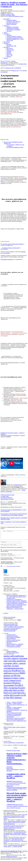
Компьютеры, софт (11, 45)
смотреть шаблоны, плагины (14, 36)
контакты (24, 851)
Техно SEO (7, 19)
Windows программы (12, 684)
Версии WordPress (11, 638)
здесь (2, 257)
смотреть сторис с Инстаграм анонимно (13, 244)
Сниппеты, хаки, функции (13, 21)
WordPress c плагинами (12, 27)
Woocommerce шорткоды (7, 259)
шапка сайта (9, 656)
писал (2, 180)
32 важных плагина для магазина (10, 247)
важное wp (9, 675)
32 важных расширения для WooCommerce (14, 716)
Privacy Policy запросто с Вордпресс (13, 566)
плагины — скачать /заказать (14, 703)
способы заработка (17, 661)
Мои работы (10, 48)
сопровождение (23, 64)
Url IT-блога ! (6, 554)
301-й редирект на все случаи (14, 712)
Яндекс (17, 675)
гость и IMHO (18, 673)
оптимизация (10, 668)
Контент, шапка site (11, 24)
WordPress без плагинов (13, 28)
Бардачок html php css (12, 23)
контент (19, 668)
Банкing (7, 678)
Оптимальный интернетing (13, 646)
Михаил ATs (15, 70)
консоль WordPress (12, 670)
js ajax (14, 692)
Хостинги (9, 31)
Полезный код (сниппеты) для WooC (16, 718)
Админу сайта (17, 678)
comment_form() (10, 813)
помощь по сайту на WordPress (13, 68)
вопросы (23, 727)
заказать (6, 58)
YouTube (9, 52)
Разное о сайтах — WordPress (14, 645)
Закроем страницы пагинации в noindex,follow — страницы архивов (14, 846)
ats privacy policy (9, 563)
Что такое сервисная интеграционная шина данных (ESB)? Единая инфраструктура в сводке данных (15, 816)
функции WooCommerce (13, 652)
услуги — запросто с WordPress (15, 702)
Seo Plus (6, 25)
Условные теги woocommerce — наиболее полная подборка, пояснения (16, 600)
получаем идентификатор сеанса (15, 147)
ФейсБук (9, 56)
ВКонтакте (9, 54)
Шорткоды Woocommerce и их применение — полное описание (15, 608)
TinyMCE (18, 685)
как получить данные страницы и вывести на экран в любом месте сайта (16, 720)
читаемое (7, 43)
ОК (20, 859)
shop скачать (7, 41)
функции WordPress (12, 20)
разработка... (9, 491)
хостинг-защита (11, 658)
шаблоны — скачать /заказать (14, 707)
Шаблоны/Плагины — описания (15, 644)
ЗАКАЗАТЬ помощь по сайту (15, 16)
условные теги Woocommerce (14, 714)
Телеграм (9, 51)
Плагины (7, 33)
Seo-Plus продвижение (12, 636)
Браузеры (9, 44)
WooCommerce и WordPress (13, 29)
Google (16, 695)
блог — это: (10, 55)
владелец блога (17, 484)
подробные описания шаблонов (15, 37)
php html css (14, 690)
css (21, 695)
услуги (5, 32)
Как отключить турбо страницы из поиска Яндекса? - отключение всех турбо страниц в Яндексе (14, 514)
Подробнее (9, 766)
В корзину (17, 784)
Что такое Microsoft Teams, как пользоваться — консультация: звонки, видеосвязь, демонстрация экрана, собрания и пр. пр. (15, 833)
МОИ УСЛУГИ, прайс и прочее (12, 727)
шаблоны (19, 656)
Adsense (18, 697)
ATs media (7, 47)
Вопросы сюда (10, 50)
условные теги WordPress (13, 708)
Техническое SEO (11, 634)
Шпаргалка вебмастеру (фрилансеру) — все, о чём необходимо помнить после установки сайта (17, 597)
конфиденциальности (11, 856)
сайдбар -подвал (11, 665)
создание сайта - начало (15, 663)
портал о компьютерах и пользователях (14, 742)
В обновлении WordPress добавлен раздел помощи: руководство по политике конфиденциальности (15, 822)
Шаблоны (9, 35)
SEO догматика (11, 687)
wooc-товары (10, 680)
